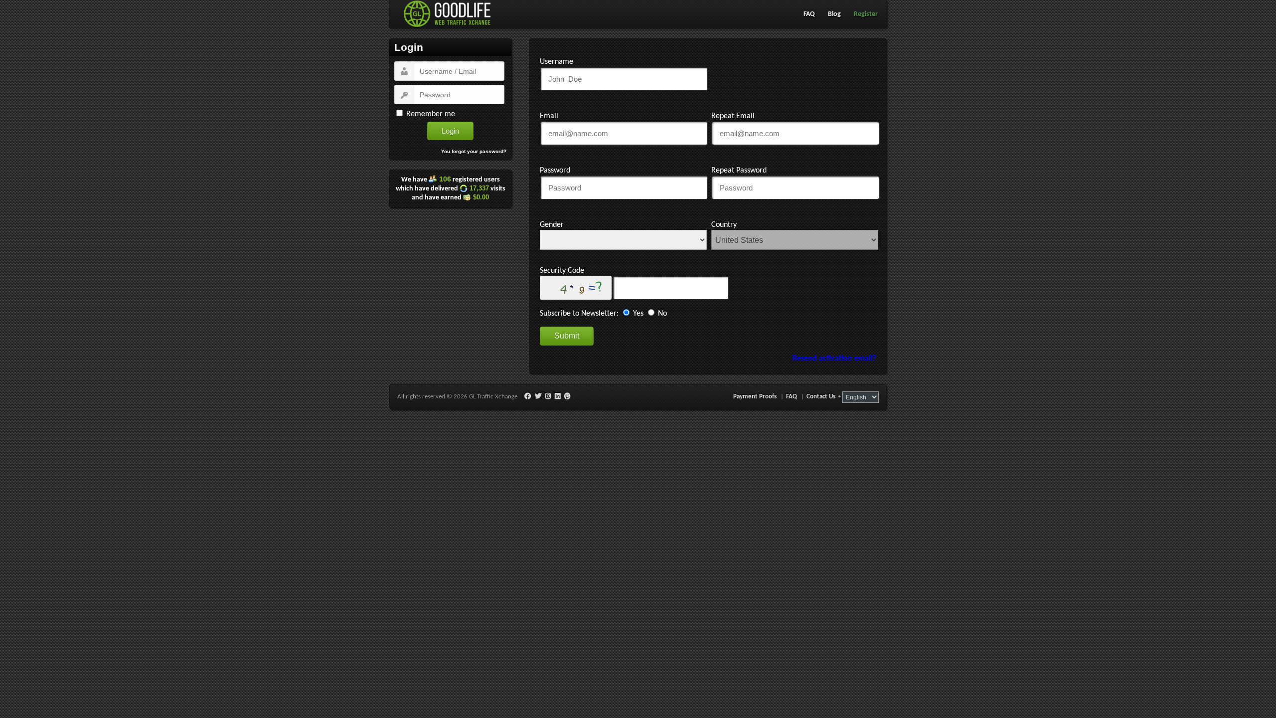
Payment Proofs (755, 396)
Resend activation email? (834, 358)
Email (549, 116)
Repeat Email (733, 116)
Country (724, 225)
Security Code (562, 271)
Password (555, 171)
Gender (552, 225)
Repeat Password (739, 171)
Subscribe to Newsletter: (579, 314)
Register (866, 14)
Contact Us (820, 396)
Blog (834, 14)
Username (556, 62)
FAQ (809, 14)
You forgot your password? (473, 151)
